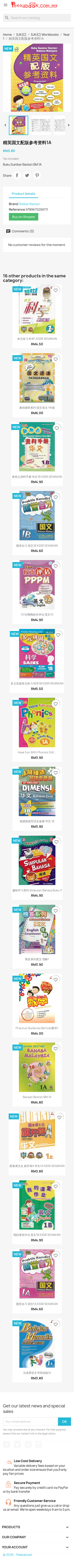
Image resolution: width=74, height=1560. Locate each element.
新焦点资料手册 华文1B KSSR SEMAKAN (37, 477)
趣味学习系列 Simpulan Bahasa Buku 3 (37, 890)
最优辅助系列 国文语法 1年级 (37, 407)
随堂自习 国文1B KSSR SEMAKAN (37, 545)
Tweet (27, 175)
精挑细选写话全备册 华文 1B (37, 821)
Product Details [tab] (23, 194)
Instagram (39, 1444)
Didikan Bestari (29, 204)
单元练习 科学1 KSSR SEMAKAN (37, 339)
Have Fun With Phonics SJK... (37, 752)
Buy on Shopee (23, 217)
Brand (13, 204)
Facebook (6, 1444)
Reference (17, 209)
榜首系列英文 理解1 (37, 959)
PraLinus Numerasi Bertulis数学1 (37, 1028)
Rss (28, 1444)
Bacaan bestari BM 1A (37, 1097)
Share (17, 175)
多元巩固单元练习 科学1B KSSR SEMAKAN (37, 683)
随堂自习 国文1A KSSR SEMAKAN (37, 1304)
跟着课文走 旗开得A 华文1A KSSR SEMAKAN (37, 1166)
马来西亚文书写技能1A (37, 1373)
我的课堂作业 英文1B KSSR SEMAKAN (37, 1235)
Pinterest (37, 175)
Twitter (17, 1444)
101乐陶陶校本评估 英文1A (37, 614)
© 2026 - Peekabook (17, 1555)
